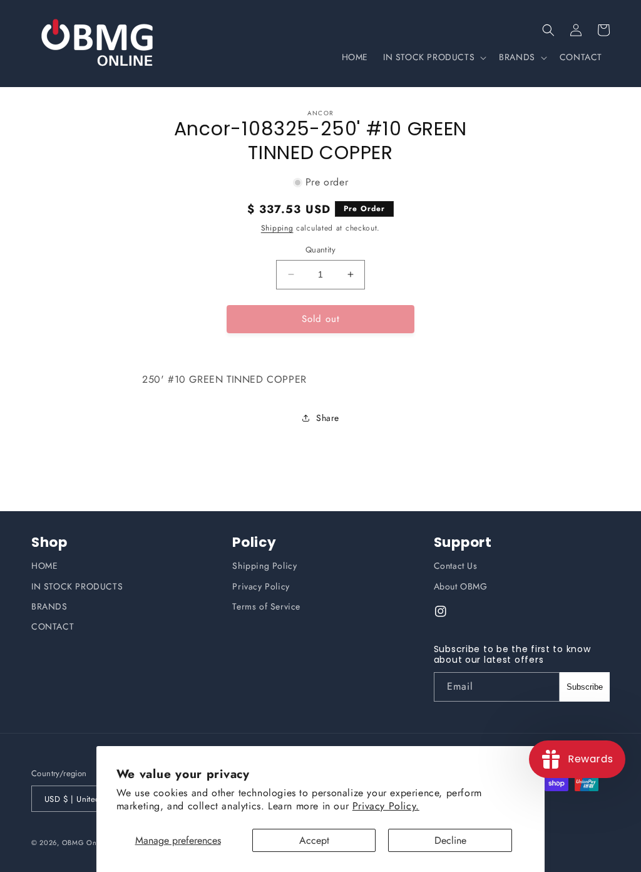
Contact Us (456, 565)
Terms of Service (266, 606)
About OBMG (461, 586)
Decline (450, 840)
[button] (548, 30)
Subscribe (585, 687)
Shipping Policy (264, 565)
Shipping (277, 228)
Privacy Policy (260, 586)
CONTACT (52, 626)
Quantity (320, 250)
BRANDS (49, 606)
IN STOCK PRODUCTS (77, 586)
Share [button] (327, 418)
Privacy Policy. (385, 806)
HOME (44, 565)
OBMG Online (86, 843)
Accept (314, 840)
